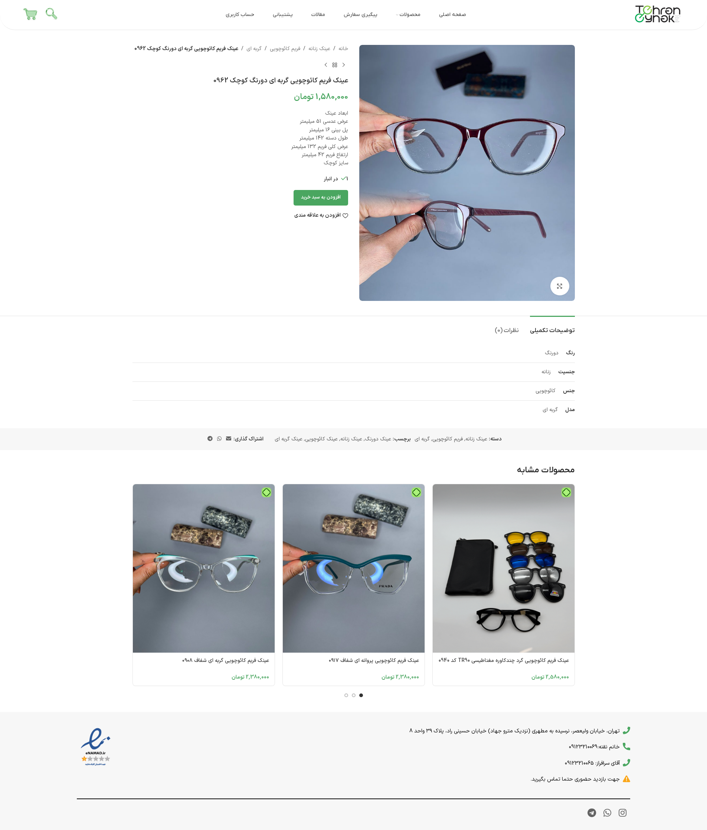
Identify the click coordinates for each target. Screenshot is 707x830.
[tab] (552, 327)
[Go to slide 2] (354, 695)
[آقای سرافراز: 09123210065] (626, 763)
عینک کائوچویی (321, 439)
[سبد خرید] (30, 14)
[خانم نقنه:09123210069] (626, 746)
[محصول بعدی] (325, 64)
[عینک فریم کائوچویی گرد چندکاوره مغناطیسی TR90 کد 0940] (504, 568)
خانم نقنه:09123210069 (594, 747)
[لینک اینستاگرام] (622, 814)
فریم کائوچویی (285, 49)
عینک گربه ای (288, 439)
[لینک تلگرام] (210, 439)
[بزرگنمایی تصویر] (559, 286)
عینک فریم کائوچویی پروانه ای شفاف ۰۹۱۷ (374, 661)
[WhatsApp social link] (219, 439)
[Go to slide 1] (361, 695)
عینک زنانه (319, 49)
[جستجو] (52, 14)
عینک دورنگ (378, 439)
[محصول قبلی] (343, 64)
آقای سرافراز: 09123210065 (592, 763)
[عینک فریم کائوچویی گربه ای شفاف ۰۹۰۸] (204, 568)
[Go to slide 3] (346, 695)
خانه (343, 49)
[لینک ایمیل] (228, 439)
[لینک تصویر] (95, 747)
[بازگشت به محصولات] (334, 64)
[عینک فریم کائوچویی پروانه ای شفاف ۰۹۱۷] (354, 568)
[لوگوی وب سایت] (658, 15)
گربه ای (254, 49)
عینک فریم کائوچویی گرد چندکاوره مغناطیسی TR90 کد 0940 (504, 661)
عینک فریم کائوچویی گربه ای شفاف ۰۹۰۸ (225, 661)
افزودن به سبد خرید (321, 197)
